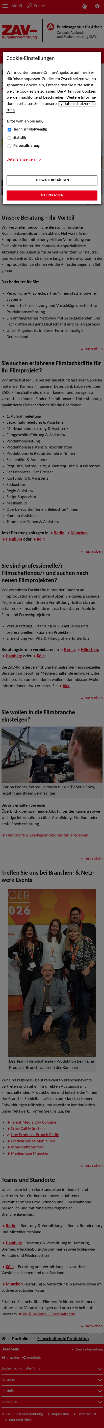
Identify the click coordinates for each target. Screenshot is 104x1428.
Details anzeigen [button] (21, 160)
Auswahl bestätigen (52, 180)
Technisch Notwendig (30, 130)
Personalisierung (26, 146)
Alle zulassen (52, 195)
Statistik (19, 138)
